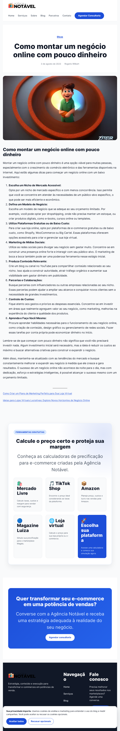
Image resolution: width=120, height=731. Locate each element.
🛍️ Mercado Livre (26, 488)
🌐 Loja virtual (57, 523)
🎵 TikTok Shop (59, 486)
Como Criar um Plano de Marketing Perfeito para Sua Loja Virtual (37, 393)
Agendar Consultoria (89, 15)
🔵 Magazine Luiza (27, 525)
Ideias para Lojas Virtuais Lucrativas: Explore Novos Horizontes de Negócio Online (46, 400)
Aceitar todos (16, 721)
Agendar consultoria (60, 637)
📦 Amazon (90, 486)
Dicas (60, 36)
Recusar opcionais (41, 721)
